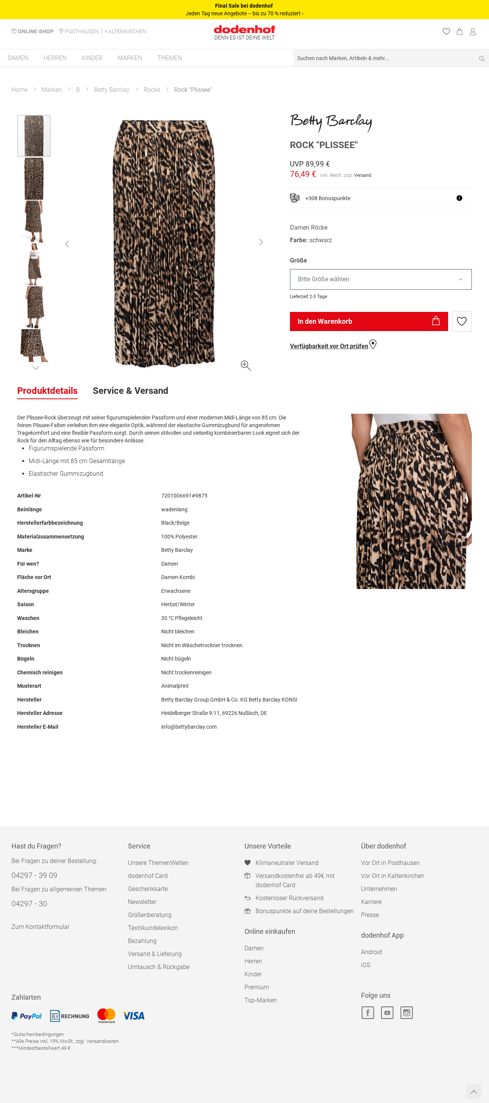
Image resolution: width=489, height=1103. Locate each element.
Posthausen (82, 31)
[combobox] (391, 58)
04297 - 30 (29, 903)
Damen (254, 948)
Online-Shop (35, 31)
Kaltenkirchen (125, 31)
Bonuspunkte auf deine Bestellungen (305, 911)
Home (19, 89)
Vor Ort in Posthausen (390, 862)
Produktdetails (47, 390)
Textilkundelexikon (153, 928)
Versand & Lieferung (155, 954)
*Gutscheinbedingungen (37, 1034)
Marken (52, 89)
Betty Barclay (112, 89)
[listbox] (381, 279)
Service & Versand (130, 390)
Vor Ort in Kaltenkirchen (392, 875)
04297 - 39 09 (34, 875)
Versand (362, 175)
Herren (253, 961)
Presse (370, 915)
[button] (67, 244)
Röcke (152, 89)
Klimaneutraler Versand (287, 862)
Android (371, 952)
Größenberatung (150, 915)
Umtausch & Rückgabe (158, 967)
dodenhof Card (148, 875)
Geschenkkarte (148, 889)
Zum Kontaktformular (40, 926)
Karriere (371, 902)
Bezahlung (142, 941)
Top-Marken (260, 1000)
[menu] (244, 58)
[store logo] (244, 29)
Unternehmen (379, 889)
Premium (256, 987)
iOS (365, 965)
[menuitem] (18, 58)
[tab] (47, 391)
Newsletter (142, 902)
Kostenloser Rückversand (290, 898)
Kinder (253, 974)
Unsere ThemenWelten (158, 862)
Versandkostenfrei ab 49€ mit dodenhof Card (295, 880)
